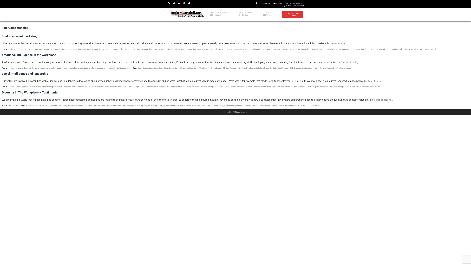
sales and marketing (109, 49)
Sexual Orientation (286, 105)
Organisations (392, 49)
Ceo (156, 87)
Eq (257, 68)
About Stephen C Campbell (246, 13)
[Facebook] (169, 3)
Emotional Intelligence (247, 68)
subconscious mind (125, 87)
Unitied (433, 49)
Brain (142, 87)
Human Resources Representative (192, 105)
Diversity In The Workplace (126, 105)
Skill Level (328, 87)
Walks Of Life (375, 87)
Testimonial (316, 105)
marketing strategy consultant (219, 13)
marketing (98, 49)
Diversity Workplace (171, 105)
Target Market (424, 49)
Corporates (239, 49)
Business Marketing (144, 49)
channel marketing (203, 49)
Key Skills (273, 68)
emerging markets (45, 68)
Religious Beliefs (272, 105)
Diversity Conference (108, 105)
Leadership (66, 68)
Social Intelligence (319, 68)
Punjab (293, 87)
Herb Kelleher (241, 87)
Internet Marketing (74, 49)
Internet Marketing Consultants (310, 49)
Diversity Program (143, 105)
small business (123, 49)
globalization (57, 68)
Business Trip (150, 87)
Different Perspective (231, 68)
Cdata (140, 68)
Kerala (266, 68)
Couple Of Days (188, 87)
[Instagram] (184, 3)
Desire (197, 87)
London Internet (349, 49)
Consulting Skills (176, 87)
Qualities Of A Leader (304, 87)
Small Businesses (404, 49)
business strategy (31, 68)
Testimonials (13, 105)
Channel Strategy (217, 49)
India (260, 68)
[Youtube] (179, 3)
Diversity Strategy (157, 105)
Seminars (308, 68)
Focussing (220, 87)
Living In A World (212, 105)
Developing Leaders (215, 68)
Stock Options (306, 105)
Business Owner (48, 105)
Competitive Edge (200, 68)
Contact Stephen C (267, 13)
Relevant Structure (259, 105)
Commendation (83, 105)
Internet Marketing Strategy (332, 49)
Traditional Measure (344, 68)
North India (274, 87)
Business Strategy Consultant (65, 105)
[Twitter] (174, 3)
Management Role (226, 105)
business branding (15, 49)
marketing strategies (378, 49)
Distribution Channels (252, 49)
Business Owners (158, 49)
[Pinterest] (189, 3)
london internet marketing (20, 36)
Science (322, 87)
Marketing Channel (363, 49)
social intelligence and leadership (25, 73)
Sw (335, 68)
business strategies (172, 49)
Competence (158, 68)
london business (87, 49)
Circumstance (148, 68)
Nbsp (279, 68)
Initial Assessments (275, 49)
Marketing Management (242, 105)
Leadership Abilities (262, 87)
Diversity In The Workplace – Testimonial (30, 92)
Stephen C (415, 49)
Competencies (229, 49)
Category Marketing (188, 49)
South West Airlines (354, 87)
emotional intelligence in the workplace (29, 55)
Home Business (60, 49)
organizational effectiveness (90, 68)
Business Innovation (46, 49)
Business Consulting (30, 49)
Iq (263, 68)
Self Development (123, 68)
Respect (316, 87)
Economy (264, 49)
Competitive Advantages (184, 68)
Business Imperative (33, 105)
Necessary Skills (287, 68)
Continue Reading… (337, 43)
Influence (86, 87)
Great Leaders (230, 87)
